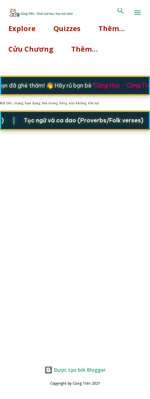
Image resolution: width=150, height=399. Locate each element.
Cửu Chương (30, 49)
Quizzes (67, 28)
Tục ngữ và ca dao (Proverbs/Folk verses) (82, 120)
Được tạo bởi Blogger (79, 370)
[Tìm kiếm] (121, 12)
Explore (22, 28)
